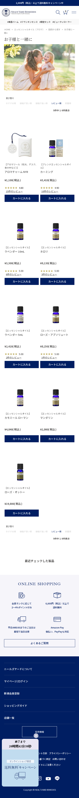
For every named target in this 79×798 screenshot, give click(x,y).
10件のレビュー (49, 191)
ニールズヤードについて (18, 669)
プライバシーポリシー (60, 753)
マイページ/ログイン (16, 681)
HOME (7, 29)
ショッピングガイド (15, 705)
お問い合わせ (59, 758)
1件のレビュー (49, 357)
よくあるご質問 (39, 643)
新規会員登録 (11, 693)
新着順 (68, 103)
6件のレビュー (13, 274)
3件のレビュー (49, 274)
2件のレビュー (13, 357)
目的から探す (54, 29)
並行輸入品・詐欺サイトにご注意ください (39, 764)
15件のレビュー (14, 191)
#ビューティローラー (62, 21)
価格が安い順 (26, 103)
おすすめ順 (11, 103)
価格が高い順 (41, 103)
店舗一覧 (9, 718)
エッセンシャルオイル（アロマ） (29, 29)
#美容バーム (13, 21)
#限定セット (45, 21)
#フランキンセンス (29, 21)
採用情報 (39, 731)
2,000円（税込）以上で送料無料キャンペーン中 (39, 2)
